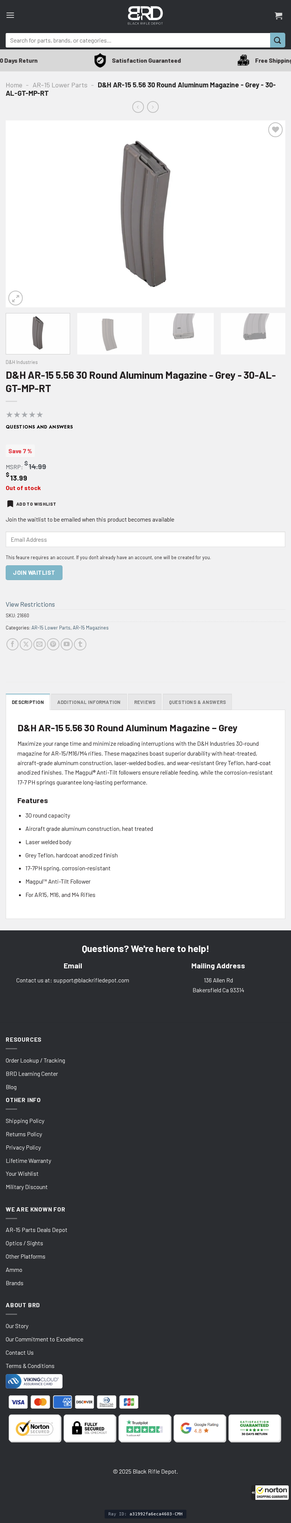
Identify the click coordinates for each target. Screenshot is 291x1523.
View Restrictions (30, 604)
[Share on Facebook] (12, 644)
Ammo (14, 1269)
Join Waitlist (34, 572)
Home (14, 85)
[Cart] (278, 15)
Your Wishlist (22, 1173)
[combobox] (138, 40)
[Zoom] (15, 298)
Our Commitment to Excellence (44, 1339)
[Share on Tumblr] (80, 644)
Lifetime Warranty (28, 1160)
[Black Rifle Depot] (145, 15)
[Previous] (21, 213)
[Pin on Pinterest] (53, 644)
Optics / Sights (24, 1242)
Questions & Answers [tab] (197, 702)
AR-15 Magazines (91, 628)
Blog (11, 1086)
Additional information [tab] (89, 702)
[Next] (270, 213)
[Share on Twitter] (26, 644)
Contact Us (20, 1352)
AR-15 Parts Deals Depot (36, 1229)
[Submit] (277, 40)
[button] (270, 1492)
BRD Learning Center (32, 1073)
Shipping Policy (25, 1120)
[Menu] (10, 15)
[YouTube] (67, 644)
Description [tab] (28, 702)
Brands (14, 1282)
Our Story (17, 1325)
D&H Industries (22, 362)
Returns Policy (24, 1133)
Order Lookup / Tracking (35, 1060)
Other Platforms (25, 1256)
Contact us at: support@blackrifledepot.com (72, 980)
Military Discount (27, 1186)
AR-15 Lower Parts (60, 85)
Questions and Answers (39, 427)
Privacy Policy (23, 1147)
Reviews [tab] (145, 702)
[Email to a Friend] (39, 644)
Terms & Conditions (30, 1365)
